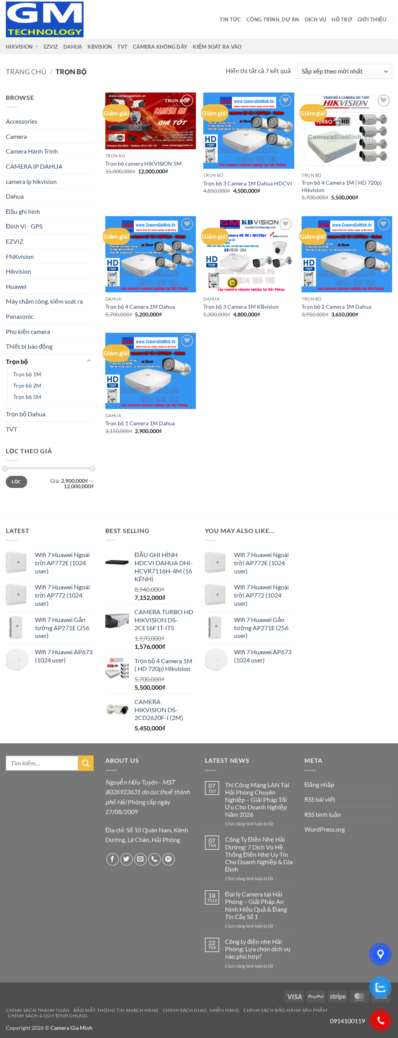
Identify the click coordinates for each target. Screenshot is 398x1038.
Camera (16, 136)
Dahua (15, 196)
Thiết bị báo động (29, 346)
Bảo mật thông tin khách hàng (116, 1010)
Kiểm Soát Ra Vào (217, 47)
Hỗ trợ (342, 19)
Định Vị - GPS (24, 226)
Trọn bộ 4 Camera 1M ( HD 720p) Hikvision (342, 186)
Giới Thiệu (372, 19)
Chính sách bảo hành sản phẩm (285, 1010)
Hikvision (18, 271)
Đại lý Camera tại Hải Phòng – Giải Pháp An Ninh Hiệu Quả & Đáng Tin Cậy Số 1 (256, 905)
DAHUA (72, 47)
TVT (122, 47)
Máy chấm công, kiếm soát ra (44, 301)
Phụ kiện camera (28, 331)
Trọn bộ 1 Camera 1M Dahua (140, 423)
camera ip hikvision (31, 181)
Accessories (21, 121)
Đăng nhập (319, 784)
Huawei (16, 286)
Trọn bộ (17, 361)
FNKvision (20, 256)
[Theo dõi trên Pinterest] (168, 859)
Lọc (16, 481)
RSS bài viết (319, 799)
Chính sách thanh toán (38, 1010)
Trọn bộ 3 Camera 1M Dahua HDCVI (247, 183)
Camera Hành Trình (32, 151)
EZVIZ (51, 47)
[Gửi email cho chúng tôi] (140, 859)
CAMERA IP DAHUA (34, 166)
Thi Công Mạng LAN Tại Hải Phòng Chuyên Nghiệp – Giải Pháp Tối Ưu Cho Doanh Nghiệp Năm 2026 (257, 799)
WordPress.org (324, 829)
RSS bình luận (322, 814)
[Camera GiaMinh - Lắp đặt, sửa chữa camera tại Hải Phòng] (45, 19)
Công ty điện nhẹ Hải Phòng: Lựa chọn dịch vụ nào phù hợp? (257, 949)
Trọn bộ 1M (27, 374)
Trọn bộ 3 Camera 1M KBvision (241, 306)
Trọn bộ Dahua (25, 414)
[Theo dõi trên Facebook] (112, 859)
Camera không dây (160, 47)
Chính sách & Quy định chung (48, 1016)
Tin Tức (230, 19)
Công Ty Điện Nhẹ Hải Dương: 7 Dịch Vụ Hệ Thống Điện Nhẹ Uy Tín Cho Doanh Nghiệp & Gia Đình (259, 854)
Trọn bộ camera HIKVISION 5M (143, 163)
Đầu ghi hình (23, 211)
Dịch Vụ (315, 19)
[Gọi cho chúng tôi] (154, 859)
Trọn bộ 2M (27, 385)
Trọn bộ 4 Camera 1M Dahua (140, 306)
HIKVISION (19, 47)
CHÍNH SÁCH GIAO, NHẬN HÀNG (201, 1010)
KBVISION (99, 47)
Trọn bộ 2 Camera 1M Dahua (336, 306)
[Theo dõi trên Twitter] (126, 859)
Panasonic (19, 316)
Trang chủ (26, 71)
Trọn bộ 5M (27, 396)
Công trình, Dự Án (272, 19)
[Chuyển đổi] (89, 361)
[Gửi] (86, 763)
